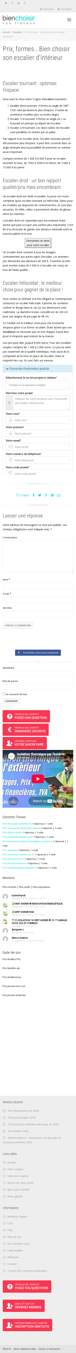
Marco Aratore (20, 937)
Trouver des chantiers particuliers (27, 1271)
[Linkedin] (18, 3)
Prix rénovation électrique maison (21, 828)
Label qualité (15, 1250)
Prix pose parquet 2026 (22, 1117)
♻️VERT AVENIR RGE (23, 911)
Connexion (48, 9)
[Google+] (25, 3)
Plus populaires (41, 887)
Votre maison (15, 1169)
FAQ (10, 1230)
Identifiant (8, 667)
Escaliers (17, 32)
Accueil (6, 32)
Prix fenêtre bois (12, 977)
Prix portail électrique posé (18, 836)
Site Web (7, 607)
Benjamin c (18, 929)
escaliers (49, 99)
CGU (10, 1223)
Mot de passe (10, 681)
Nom (5, 579)
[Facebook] (12, 3)
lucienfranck (19, 895)
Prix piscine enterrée (14, 995)
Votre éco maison (18, 1176)
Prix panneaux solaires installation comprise (27, 841)
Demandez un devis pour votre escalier (38, 243)
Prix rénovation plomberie (17, 823)
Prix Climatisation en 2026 (23, 1110)
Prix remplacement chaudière (19, 867)
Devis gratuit (15, 1196)
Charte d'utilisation (49, 1349)
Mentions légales (17, 1216)
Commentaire (10, 537)
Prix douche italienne (14, 863)
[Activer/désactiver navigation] (69, 20)
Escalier (14, 105)
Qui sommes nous (18, 1243)
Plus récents (9, 887)
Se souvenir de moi (16, 694)
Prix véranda (10, 850)
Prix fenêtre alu (11, 968)
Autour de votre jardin (20, 1182)
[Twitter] (6, 3)
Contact (12, 1264)
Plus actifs (24, 887)
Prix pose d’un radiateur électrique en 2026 (33, 1124)
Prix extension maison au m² (18, 854)
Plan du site (14, 1237)
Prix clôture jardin (12, 832)
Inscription (66, 9)
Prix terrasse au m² (13, 858)
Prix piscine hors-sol (14, 986)
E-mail (6, 593)
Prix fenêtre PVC (12, 959)
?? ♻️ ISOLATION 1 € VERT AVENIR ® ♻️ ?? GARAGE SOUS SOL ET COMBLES (39, 921)
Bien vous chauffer (18, 1189)
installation (9, 332)
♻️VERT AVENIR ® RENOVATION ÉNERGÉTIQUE (37, 903)
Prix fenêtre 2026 (18, 1131)
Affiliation (13, 1257)
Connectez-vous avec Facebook (40, 652)
